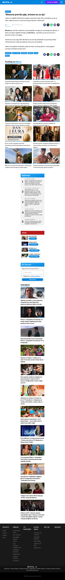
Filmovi (5, 533)
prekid (30, 53)
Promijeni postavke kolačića (53, 568)
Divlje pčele (16, 554)
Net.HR (46, 527)
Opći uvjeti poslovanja (32, 570)
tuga (36, 53)
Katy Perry (16, 53)
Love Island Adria (16, 531)
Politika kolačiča (41, 568)
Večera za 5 (37, 548)
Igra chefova (17, 535)
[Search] (61, 2)
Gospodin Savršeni (16, 551)
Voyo (4, 537)
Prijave (58, 527)
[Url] (58, 24)
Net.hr (18, 62)
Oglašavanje (32, 568)
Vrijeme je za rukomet (37, 533)
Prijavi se (32, 279)
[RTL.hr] (7, 2)
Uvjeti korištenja (14, 568)
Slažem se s (32, 276)
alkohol (8, 53)
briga (7, 55)
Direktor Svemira (15, 557)
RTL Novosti (26, 265)
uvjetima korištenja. (35, 276)
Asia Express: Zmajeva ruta (17, 545)
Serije (4, 530)
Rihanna (24, 53)
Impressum (7, 568)
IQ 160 (15, 541)
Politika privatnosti (24, 568)
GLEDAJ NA (50, 2)
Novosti (6, 527)
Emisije (4, 535)
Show (24, 233)
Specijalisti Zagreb (16, 538)
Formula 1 (16, 560)
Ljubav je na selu (37, 544)
